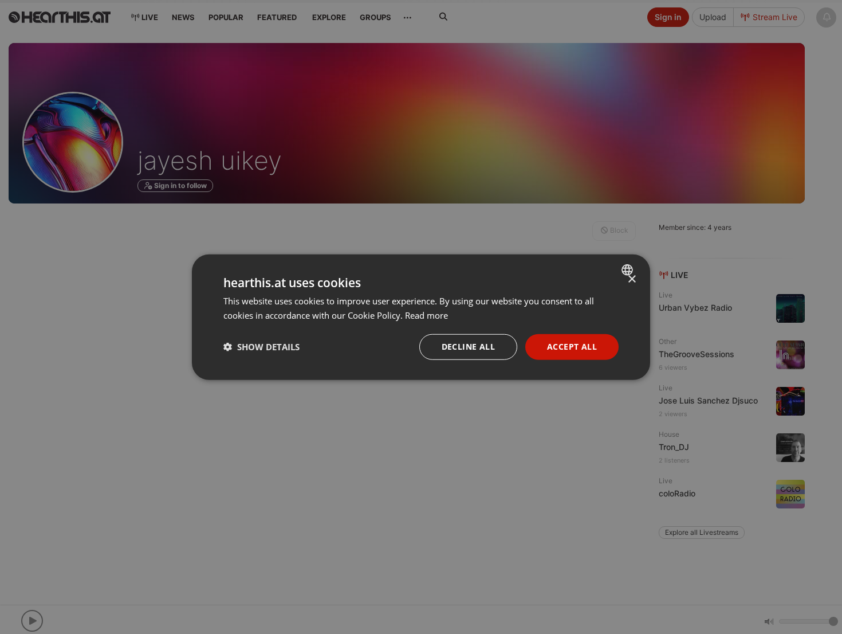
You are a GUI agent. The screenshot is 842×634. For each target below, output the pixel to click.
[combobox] (628, 270)
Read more (426, 315)
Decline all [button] (468, 346)
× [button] (631, 279)
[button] (261, 347)
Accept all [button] (572, 346)
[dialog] (421, 317)
